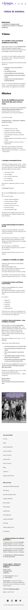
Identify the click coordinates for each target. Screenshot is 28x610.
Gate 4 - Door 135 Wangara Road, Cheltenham (7, 571)
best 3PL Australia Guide (9, 494)
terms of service (7, 455)
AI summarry (6, 531)
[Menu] (25, 3)
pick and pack (6, 502)
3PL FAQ (5, 523)
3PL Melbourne (7, 515)
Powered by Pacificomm (19, 604)
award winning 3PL (8, 447)
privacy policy (6, 459)
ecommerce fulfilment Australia (11, 486)
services (5, 438)
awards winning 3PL (8, 519)
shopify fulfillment (7, 498)
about (4, 443)
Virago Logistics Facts (8, 527)
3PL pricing (6, 490)
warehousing (6, 511)
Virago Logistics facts (8, 475)
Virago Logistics (11, 604)
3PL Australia (6, 506)
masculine (15, 24)
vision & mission (7, 451)
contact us (5, 471)
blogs (4, 467)
